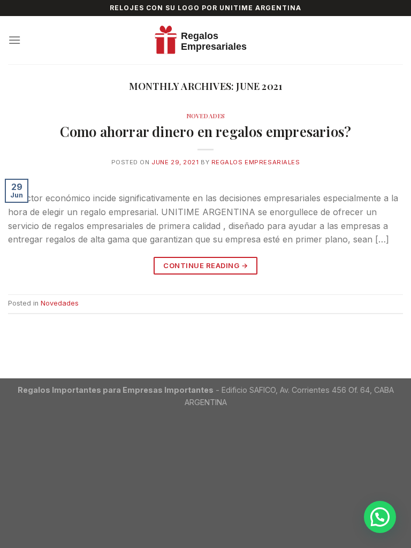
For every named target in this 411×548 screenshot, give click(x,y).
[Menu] (14, 40)
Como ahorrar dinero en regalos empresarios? (206, 131)
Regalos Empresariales (255, 162)
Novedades (205, 116)
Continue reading (205, 265)
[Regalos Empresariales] (205, 40)
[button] (380, 517)
